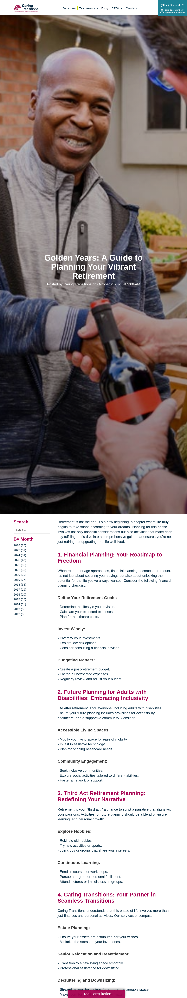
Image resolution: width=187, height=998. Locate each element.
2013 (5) (19, 609)
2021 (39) (20, 570)
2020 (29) (20, 574)
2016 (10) (20, 594)
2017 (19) (20, 589)
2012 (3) (19, 614)
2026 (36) (20, 545)
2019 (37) (20, 579)
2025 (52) (20, 550)
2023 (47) (20, 560)
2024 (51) (20, 555)
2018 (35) (20, 584)
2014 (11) (20, 604)
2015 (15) (20, 599)
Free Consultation (96, 994)
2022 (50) (20, 565)
